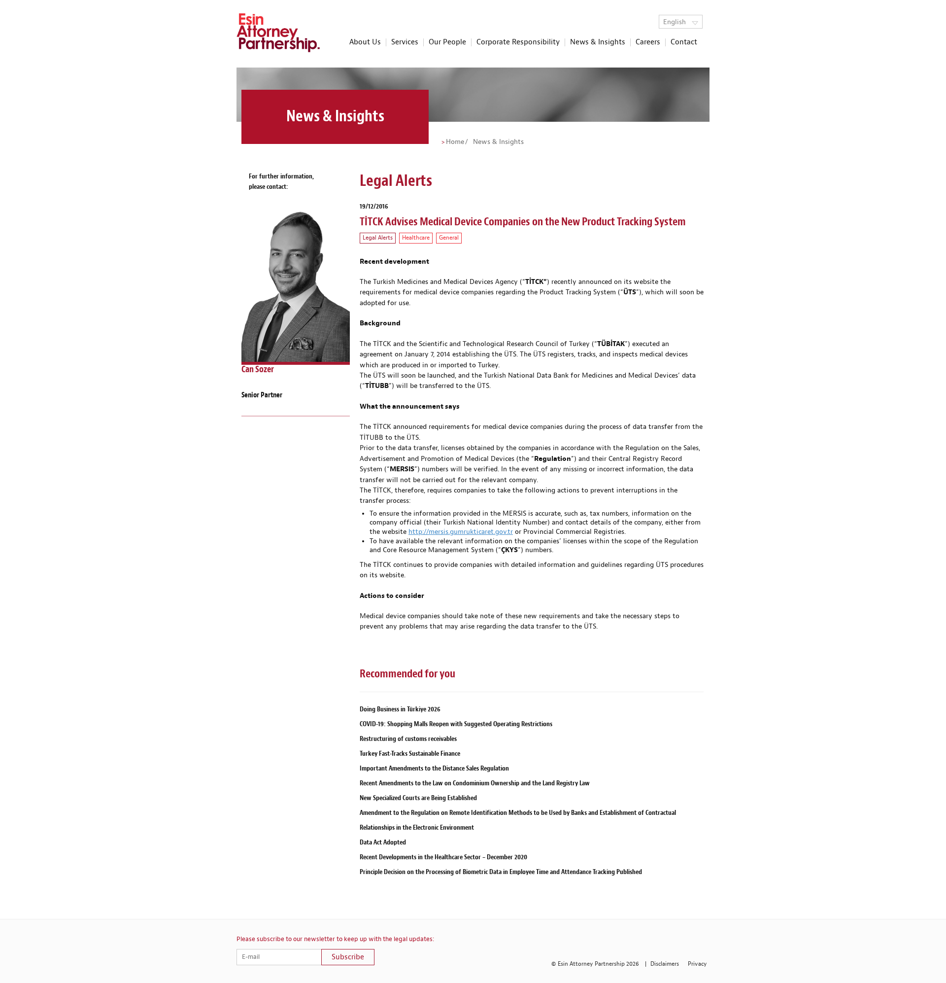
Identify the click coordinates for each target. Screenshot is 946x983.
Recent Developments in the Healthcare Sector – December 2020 (443, 857)
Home (455, 142)
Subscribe (348, 957)
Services (404, 42)
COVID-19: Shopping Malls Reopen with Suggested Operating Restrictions (456, 724)
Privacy (697, 964)
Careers (648, 42)
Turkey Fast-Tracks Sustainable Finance (410, 753)
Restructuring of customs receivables (408, 739)
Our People (447, 42)
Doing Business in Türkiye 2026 (400, 709)
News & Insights (597, 42)
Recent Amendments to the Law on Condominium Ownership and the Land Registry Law (475, 783)
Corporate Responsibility (518, 42)
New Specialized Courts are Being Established (418, 798)
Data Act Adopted (383, 842)
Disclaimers (664, 964)
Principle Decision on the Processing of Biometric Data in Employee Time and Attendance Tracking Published (501, 872)
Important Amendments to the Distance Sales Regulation (434, 768)
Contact (684, 42)
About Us (365, 42)
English (675, 22)
